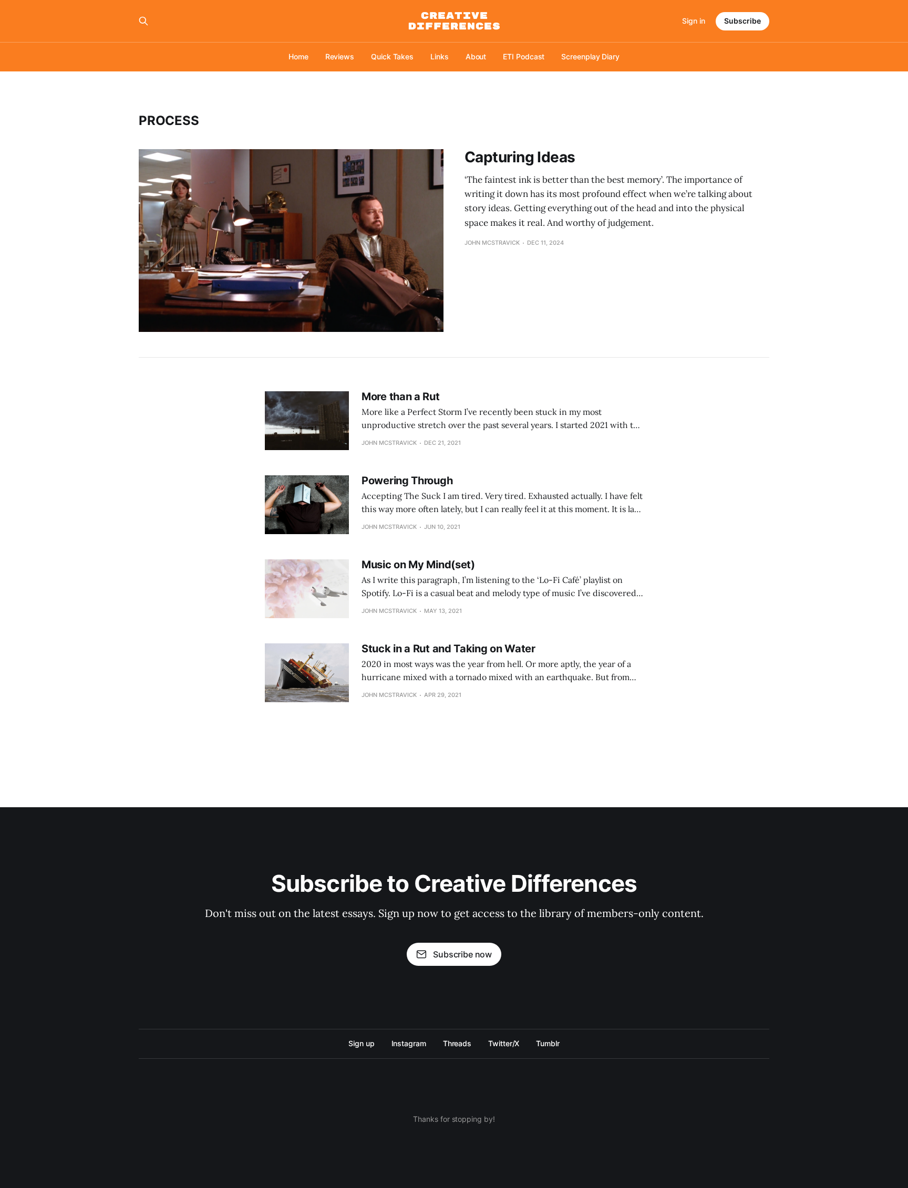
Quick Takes (392, 56)
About (476, 56)
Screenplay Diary (590, 56)
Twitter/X (503, 1043)
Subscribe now (462, 954)
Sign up (361, 1043)
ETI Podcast (523, 56)
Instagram (408, 1043)
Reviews (339, 56)
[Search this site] (143, 21)
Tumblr (548, 1043)
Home (298, 56)
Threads (457, 1043)
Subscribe (742, 20)
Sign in (693, 20)
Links (439, 56)
